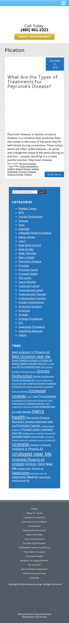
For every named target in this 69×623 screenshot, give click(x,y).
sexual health (37, 436)
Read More (54, 174)
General (23, 221)
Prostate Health (28, 274)
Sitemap (34, 577)
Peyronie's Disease (27, 163)
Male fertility (26, 249)
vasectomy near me (38, 473)
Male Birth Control (29, 245)
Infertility (24, 229)
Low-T (29, 396)
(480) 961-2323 (34, 30)
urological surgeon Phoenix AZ (41, 440)
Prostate (23, 265)
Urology (23, 314)
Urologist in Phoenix (40, 444)
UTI (20, 323)
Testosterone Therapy (32, 294)
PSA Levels (24, 278)
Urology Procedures (30, 319)
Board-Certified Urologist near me (29, 363)
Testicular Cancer (28, 286)
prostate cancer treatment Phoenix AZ (38, 433)
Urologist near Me (32, 454)
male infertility (23, 411)
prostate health (21, 436)
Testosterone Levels (30, 290)
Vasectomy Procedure (31, 327)
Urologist (24, 310)
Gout (21, 225)
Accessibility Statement (34, 569)
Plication (28, 174)
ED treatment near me (32, 366)
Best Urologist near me (31, 356)
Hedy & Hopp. (40, 617)
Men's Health (26, 257)
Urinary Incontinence (31, 302)
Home (34, 508)
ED (18, 367)
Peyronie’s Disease (34, 551)
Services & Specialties (34, 521)
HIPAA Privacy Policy (34, 573)
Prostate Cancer (28, 270)
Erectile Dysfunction (30, 216)
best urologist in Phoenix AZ (31, 352)
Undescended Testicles (32, 298)
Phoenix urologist (15, 174)
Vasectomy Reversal (30, 331)
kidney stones (26, 237)
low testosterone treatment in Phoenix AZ (30, 400)
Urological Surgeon (30, 306)
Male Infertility (27, 253)
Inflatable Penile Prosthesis (34, 233)
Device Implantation (29, 166)
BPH (21, 212)
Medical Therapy (23, 169)
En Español (34, 564)
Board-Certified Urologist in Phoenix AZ (32, 360)
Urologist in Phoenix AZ (27, 449)
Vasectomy (21, 472)
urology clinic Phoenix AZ (30, 468)
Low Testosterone (44, 396)
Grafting (11, 169)
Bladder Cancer (27, 208)
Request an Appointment (35, 36)
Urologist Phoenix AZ (28, 459)
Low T (22, 241)
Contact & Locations (34, 517)
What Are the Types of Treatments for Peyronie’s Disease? (32, 81)
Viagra (22, 335)
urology (18, 464)
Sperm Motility (27, 282)
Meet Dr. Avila (34, 513)
